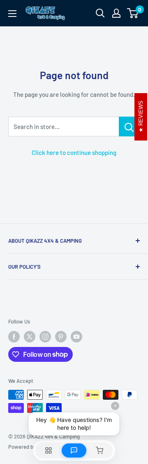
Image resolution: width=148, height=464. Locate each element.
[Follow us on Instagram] (45, 336)
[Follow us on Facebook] (14, 336)
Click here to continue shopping (74, 152)
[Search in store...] (129, 126)
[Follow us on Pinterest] (61, 336)
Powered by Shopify (31, 446)
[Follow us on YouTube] (76, 336)
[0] (133, 13)
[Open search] (100, 13)
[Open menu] (12, 13)
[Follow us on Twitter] (29, 336)
